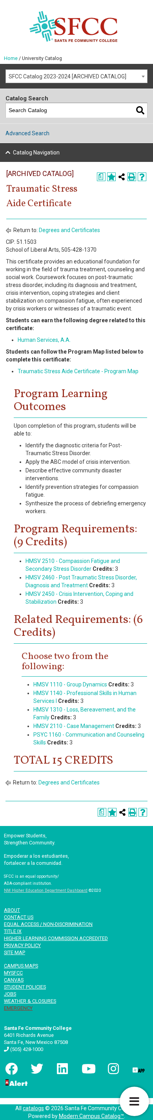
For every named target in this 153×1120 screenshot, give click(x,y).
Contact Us (18, 917)
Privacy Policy (22, 945)
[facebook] (10, 1068)
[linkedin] (61, 1068)
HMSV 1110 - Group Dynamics (70, 684)
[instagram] (112, 1068)
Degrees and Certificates (69, 230)
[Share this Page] (121, 176)
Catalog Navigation (36, 152)
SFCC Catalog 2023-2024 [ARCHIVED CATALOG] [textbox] (67, 76)
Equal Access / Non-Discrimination (48, 924)
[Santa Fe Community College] (73, 26)
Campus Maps (21, 966)
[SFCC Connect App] (138, 1068)
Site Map (14, 952)
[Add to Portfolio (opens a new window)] (111, 176)
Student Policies (25, 987)
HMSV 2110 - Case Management (73, 726)
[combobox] (76, 76)
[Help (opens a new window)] (142, 176)
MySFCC (13, 973)
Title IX (13, 931)
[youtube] (87, 1068)
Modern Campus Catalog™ (91, 1116)
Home (11, 58)
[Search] (140, 110)
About (12, 910)
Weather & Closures (30, 1001)
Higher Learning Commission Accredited (56, 938)
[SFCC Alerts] (15, 1082)
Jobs (10, 994)
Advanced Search (27, 133)
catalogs (33, 1108)
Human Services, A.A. (44, 340)
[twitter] (36, 1068)
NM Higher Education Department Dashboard (45, 890)
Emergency (18, 1008)
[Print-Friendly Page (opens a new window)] (132, 176)
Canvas (14, 980)
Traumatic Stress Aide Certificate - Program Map (78, 371)
